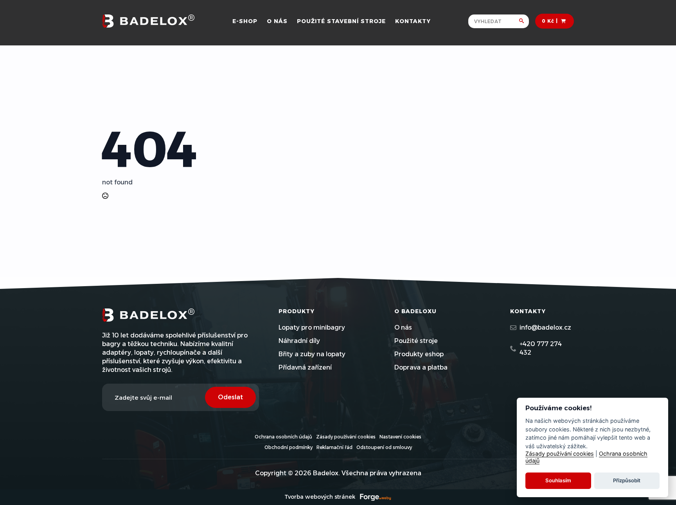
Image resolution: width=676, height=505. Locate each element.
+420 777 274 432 (541, 348)
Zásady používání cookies (346, 437)
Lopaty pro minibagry (312, 327)
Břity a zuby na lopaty (312, 354)
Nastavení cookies (400, 437)
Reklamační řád (334, 447)
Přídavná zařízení (305, 367)
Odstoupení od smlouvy (384, 447)
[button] (524, 21)
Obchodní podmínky (288, 447)
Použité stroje (416, 340)
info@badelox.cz (545, 327)
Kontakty (413, 21)
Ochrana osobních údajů (283, 437)
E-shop (244, 21)
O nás (277, 21)
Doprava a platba (421, 367)
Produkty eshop (419, 354)
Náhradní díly (299, 340)
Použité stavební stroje (341, 21)
